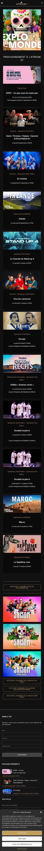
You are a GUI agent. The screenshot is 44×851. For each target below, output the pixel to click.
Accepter (22, 833)
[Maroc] (22, 496)
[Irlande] (22, 193)
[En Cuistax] (22, 153)
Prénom (4, 738)
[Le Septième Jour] (22, 536)
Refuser (22, 839)
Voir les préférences (22, 844)
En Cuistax (22, 178)
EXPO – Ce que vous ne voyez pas (22, 93)
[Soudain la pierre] (22, 402)
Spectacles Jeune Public (26, 174)
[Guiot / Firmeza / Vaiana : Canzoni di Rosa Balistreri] (22, 110)
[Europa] (22, 313)
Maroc (22, 522)
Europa (22, 339)
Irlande (22, 219)
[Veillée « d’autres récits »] (22, 356)
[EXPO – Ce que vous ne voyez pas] (22, 67)
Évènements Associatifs (16, 377)
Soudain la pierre (22, 430)
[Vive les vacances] (22, 273)
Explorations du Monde (22, 214)
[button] (41, 812)
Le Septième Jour (22, 562)
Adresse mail (6, 746)
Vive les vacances (22, 299)
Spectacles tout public (9, 805)
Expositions (22, 88)
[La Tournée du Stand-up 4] (22, 233)
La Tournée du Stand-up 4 (22, 259)
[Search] (42, 3)
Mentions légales (22, 848)
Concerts (13, 131)
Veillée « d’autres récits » (22, 385)
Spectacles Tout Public (26, 131)
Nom (3, 730)
